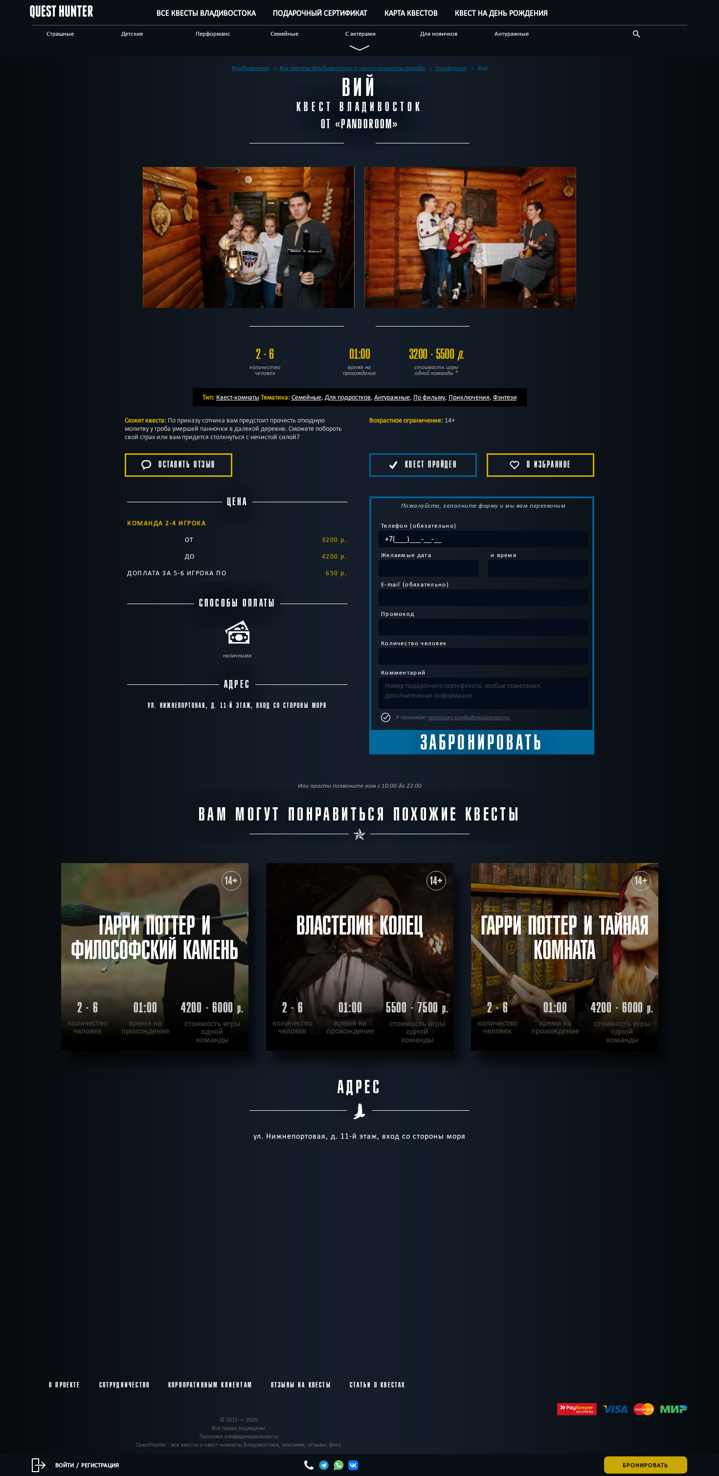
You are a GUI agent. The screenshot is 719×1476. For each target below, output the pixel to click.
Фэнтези (505, 397)
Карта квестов (411, 13)
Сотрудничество (124, 1385)
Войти (64, 1465)
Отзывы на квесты (301, 1385)
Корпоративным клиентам (210, 1385)
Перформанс (213, 33)
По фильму (429, 397)
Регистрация (100, 1465)
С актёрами (360, 33)
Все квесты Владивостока (206, 13)
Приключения (469, 397)
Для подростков (348, 397)
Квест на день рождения (501, 13)
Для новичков (438, 33)
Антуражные (511, 33)
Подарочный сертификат (320, 13)
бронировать (645, 1465)
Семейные (284, 33)
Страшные (60, 33)
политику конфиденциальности (469, 717)
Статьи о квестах (377, 1385)
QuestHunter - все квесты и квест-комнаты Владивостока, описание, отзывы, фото (238, 1444)
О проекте (65, 1385)
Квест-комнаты (237, 397)
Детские (132, 33)
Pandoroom (367, 124)
